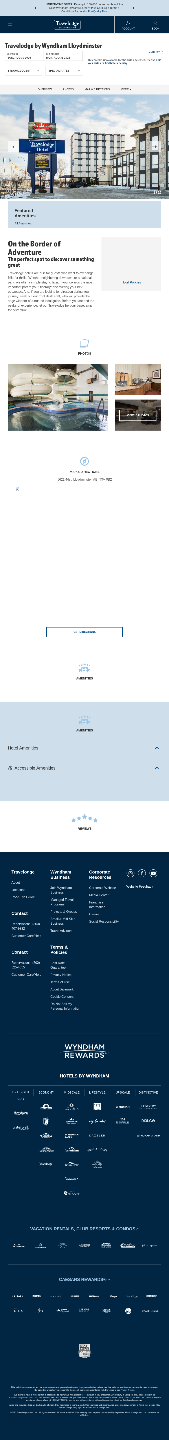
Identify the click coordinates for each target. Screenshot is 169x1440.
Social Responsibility (104, 921)
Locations (18, 890)
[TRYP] (97, 1107)
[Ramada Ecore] (71, 1193)
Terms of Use (60, 982)
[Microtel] (46, 1136)
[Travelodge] (46, 1165)
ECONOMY (46, 1092)
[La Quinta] (71, 1107)
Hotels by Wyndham (84, 1076)
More (125, 89)
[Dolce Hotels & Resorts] (148, 1122)
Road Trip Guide (23, 897)
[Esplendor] (97, 1122)
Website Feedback (139, 886)
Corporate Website (102, 888)
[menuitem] (10, 24)
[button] (35, 8)
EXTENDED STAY (20, 1096)
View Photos (138, 415)
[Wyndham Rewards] (84, 1051)
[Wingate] (71, 1122)
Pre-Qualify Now (98, 11)
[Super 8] (46, 1122)
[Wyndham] (122, 1107)
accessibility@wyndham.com (24, 1397)
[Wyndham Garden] (71, 1136)
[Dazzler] (97, 1136)
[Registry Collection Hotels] (148, 1107)
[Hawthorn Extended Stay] (20, 1114)
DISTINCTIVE (148, 1092)
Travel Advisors (61, 931)
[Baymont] (71, 1165)
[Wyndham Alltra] (97, 1165)
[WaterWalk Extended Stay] (20, 1128)
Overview (45, 89)
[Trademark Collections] (122, 1122)
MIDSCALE (72, 1092)
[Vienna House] (97, 1150)
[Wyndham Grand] (148, 1136)
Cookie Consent (61, 996)
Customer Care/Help (26, 936)
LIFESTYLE (97, 1092)
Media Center (98, 895)
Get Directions (84, 631)
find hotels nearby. (116, 63)
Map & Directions (97, 89)
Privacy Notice (61, 975)
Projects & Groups (63, 911)
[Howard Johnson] (46, 1150)
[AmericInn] (71, 1150)
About (15, 882)
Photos (68, 89)
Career (94, 914)
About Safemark (62, 989)
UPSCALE (123, 1092)
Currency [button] (154, 51)
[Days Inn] (46, 1107)
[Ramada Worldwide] (71, 1179)
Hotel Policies (131, 282)
